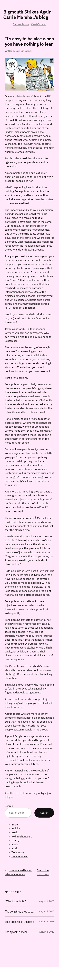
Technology (17, 852)
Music (14, 848)
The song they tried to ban (20, 911)
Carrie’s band (38, 24)
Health (15, 832)
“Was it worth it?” (15, 901)
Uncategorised (19, 856)
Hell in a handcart (21, 836)
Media (15, 844)
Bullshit (28, 50)
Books (15, 824)
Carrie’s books (21, 24)
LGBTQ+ (16, 840)
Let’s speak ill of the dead (19, 921)
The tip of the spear (16, 931)
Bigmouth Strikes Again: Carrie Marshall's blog (28, 14)
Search (9, 806)
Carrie (19, 50)
